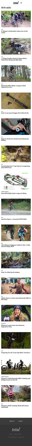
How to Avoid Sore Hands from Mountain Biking (16, 130)
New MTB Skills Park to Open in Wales (16, 184)
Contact (20, 421)
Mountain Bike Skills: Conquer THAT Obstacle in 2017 (16, 77)
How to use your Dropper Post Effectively (16, 104)
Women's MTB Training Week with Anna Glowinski (16, 397)
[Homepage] (16, 429)
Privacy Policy (17, 434)
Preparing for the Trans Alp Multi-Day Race (16, 343)
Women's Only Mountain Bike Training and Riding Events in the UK (16, 370)
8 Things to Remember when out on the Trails (16, 23)
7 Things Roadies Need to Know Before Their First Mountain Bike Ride (16, 50)
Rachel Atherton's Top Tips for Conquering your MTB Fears (16, 158)
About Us (12, 421)
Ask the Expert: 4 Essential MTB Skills (16, 210)
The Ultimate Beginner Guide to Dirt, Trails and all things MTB (16, 237)
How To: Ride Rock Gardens (16, 263)
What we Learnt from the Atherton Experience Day (16, 317)
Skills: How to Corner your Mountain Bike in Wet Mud (16, 290)
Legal (11, 434)
